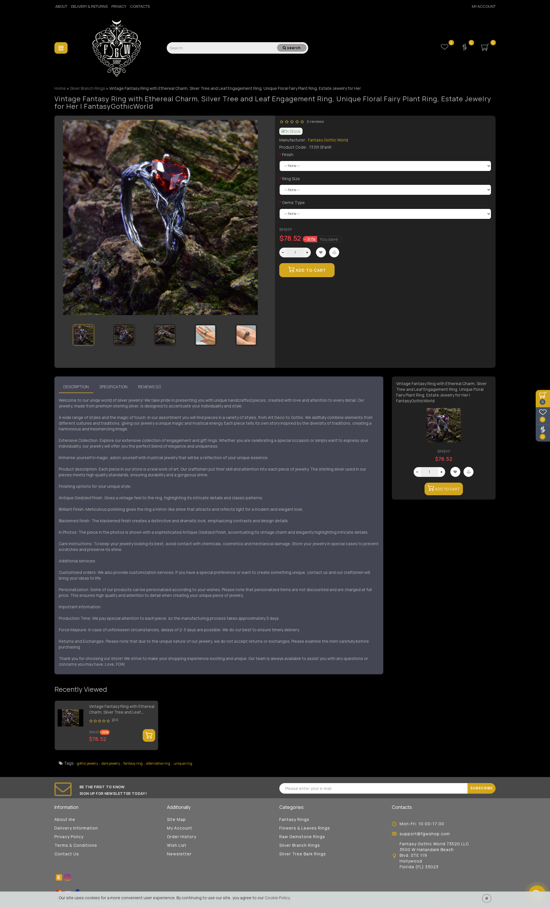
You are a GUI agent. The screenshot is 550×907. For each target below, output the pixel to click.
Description (76, 386)
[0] (465, 48)
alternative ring (158, 763)
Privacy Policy (68, 836)
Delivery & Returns (89, 6)
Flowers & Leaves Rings (304, 828)
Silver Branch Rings (299, 845)
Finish (287, 155)
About (61, 6)
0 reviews (314, 121)
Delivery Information (76, 828)
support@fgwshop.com (425, 833)
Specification (113, 386)
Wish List (176, 845)
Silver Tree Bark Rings (302, 853)
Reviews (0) (149, 386)
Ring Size (291, 179)
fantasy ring (133, 763)
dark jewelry (110, 763)
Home (60, 88)
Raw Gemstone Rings (302, 836)
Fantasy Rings (294, 819)
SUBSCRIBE (481, 788)
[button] (259, 331)
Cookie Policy (277, 897)
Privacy (118, 6)
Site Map (176, 819)
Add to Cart (310, 270)
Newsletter (179, 853)
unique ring (183, 763)
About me (64, 819)
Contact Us (66, 853)
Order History (181, 836)
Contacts (140, 6)
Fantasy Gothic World (328, 140)
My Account (484, 6)
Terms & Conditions (75, 845)
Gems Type (293, 202)
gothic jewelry (87, 763)
